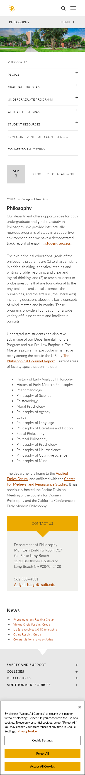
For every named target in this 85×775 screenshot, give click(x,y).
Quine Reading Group (27, 634)
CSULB (11, 199)
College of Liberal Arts (35, 199)
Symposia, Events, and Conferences (38, 137)
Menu (65, 22)
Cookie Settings (42, 740)
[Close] (80, 707)
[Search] (61, 8)
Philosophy (17, 62)
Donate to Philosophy (26, 149)
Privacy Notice (27, 731)
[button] (76, 72)
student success (58, 243)
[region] (42, 738)
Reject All (42, 753)
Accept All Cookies (42, 766)
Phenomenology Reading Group (33, 619)
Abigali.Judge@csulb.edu (34, 584)
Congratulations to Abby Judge (33, 639)
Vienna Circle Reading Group (31, 624)
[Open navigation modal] (71, 8)
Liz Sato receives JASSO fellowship (35, 629)
